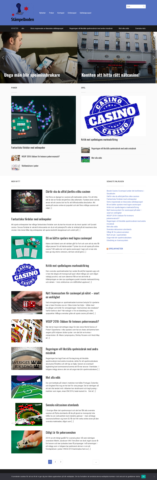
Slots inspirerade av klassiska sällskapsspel (30, 28)
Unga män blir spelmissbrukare (119, 238)
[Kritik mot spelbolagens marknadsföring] (113, 117)
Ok (144, 476)
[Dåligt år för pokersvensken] (26, 442)
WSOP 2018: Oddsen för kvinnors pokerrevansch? (41, 156)
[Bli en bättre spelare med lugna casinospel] (26, 247)
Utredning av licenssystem (117, 240)
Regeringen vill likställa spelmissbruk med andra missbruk (74, 28)
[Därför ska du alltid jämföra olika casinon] (26, 201)
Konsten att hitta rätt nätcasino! (33, 75)
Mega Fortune (94, 75)
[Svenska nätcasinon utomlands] (26, 414)
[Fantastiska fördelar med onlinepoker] (43, 121)
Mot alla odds (107, 28)
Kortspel (60, 13)
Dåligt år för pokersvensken (61, 432)
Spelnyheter (116, 248)
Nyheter (42, 13)
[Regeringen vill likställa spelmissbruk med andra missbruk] (26, 358)
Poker (51, 13)
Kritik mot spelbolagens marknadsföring (99, 139)
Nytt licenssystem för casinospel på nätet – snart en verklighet (72, 295)
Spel (83, 88)
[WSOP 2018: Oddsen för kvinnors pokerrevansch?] (26, 331)
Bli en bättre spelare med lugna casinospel (69, 238)
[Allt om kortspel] (22, 12)
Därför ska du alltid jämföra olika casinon (68, 191)
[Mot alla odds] (26, 387)
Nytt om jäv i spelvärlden (116, 235)
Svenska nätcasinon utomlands (131, 28)
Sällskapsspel (85, 13)
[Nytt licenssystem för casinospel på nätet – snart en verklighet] (26, 302)
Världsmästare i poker (30, 165)
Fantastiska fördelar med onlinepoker (28, 147)
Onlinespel (72, 13)
